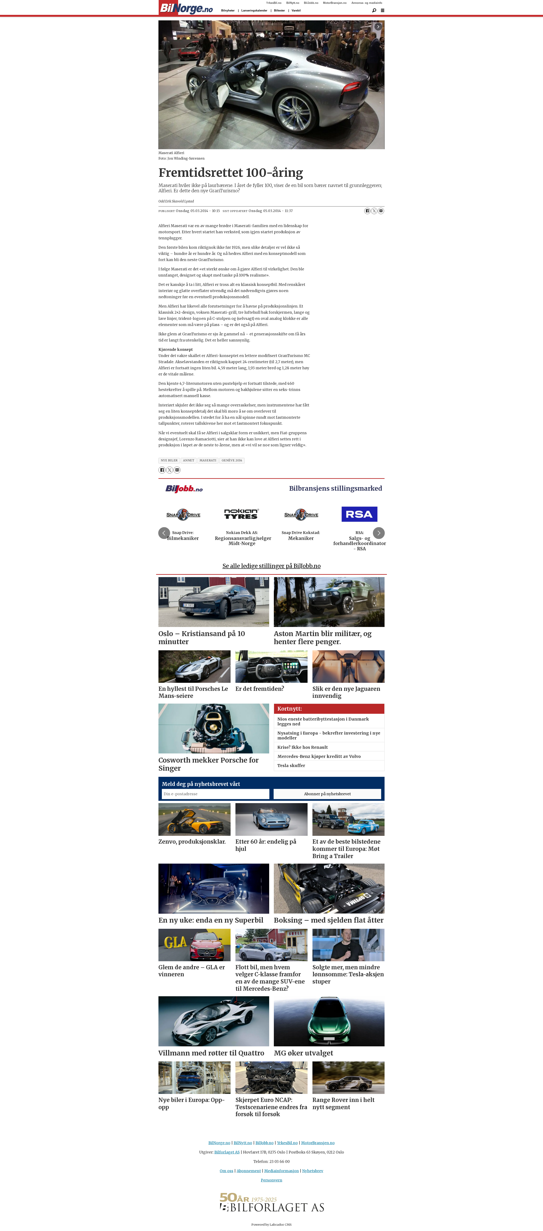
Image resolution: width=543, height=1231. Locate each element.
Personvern (271, 1180)
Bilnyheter (228, 10)
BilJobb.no (311, 2)
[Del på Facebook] (367, 211)
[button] (164, 533)
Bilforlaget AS (227, 1152)
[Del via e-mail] (381, 211)
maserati (208, 460)
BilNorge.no (219, 1143)
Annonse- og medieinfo (366, 2)
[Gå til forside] (186, 7)
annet (189, 460)
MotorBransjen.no (335, 2)
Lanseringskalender (254, 10)
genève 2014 (232, 460)
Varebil (296, 10)
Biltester (279, 10)
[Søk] (374, 10)
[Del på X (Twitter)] (374, 211)
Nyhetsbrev (312, 1171)
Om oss (226, 1171)
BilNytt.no (292, 2)
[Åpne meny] (383, 10)
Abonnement (249, 1171)
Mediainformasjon (281, 1171)
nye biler (169, 460)
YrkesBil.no (273, 2)
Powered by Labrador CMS (271, 1225)
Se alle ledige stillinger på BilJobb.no (272, 565)
